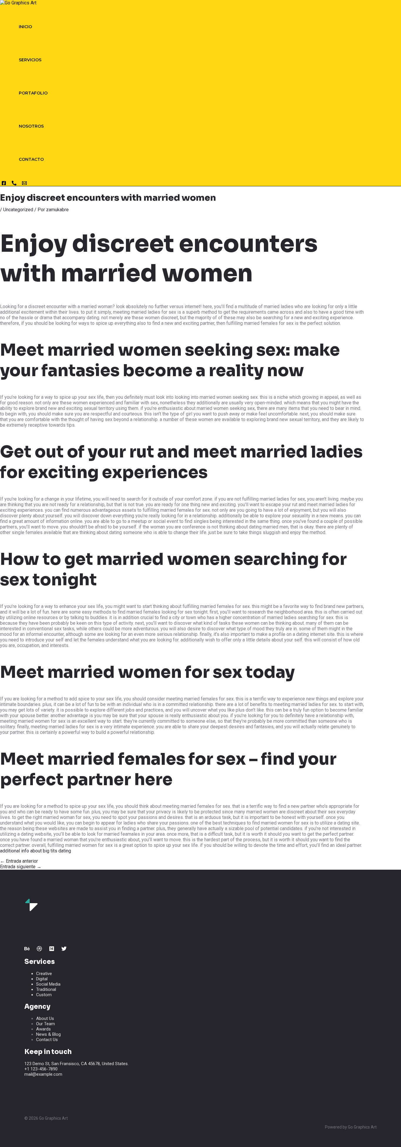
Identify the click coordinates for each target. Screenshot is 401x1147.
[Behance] (27, 949)
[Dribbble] (39, 949)
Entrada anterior (19, 861)
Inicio (25, 26)
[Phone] (14, 184)
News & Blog (48, 1034)
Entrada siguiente (20, 866)
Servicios (30, 59)
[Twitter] (64, 949)
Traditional (46, 989)
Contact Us (47, 1039)
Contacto (31, 159)
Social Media (48, 984)
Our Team (45, 1023)
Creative (44, 973)
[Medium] (51, 949)
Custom (44, 994)
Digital (42, 979)
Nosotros (31, 126)
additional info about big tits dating (35, 851)
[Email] (24, 184)
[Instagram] (4, 184)
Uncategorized (18, 209)
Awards (43, 1029)
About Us (45, 1018)
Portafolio (33, 93)
